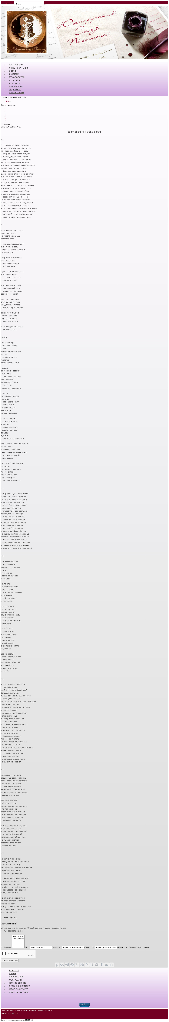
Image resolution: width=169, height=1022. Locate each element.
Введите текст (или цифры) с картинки (133, 947)
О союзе (14, 74)
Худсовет (14, 80)
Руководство (17, 77)
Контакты (14, 83)
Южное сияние (17, 983)
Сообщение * (6, 947)
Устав (12, 71)
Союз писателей (18, 68)
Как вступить (16, 93)
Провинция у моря (19, 986)
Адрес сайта (89, 947)
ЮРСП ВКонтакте (18, 989)
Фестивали (15, 980)
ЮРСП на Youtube (18, 992)
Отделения (15, 90)
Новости (14, 971)
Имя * (27, 947)
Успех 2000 (14, 1013)
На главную (16, 65)
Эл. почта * (56, 947)
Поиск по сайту (7, 4)
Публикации (16, 977)
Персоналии (16, 87)
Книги (12, 974)
